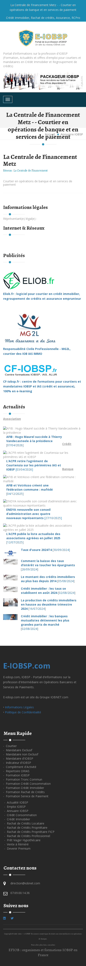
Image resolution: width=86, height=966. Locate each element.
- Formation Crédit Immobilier (23, 788)
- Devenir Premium (17, 848)
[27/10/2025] (34, 514)
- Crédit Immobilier (17, 819)
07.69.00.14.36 (20, 893)
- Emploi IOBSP (15, 807)
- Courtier (10, 746)
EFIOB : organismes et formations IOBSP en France (43, 952)
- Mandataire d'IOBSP (18, 758)
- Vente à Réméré (16, 844)
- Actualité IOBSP (16, 802)
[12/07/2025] (33, 538)
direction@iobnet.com (25, 883)
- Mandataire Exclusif (17, 750)
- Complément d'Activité (19, 767)
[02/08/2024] (48, 591)
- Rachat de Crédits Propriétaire (25, 828)
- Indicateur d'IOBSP (17, 763)
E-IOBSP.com (26, 666)
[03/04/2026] (33, 465)
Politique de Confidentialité (23, 712)
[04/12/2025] (29, 489)
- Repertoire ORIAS (16, 771)
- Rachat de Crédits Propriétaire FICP (29, 832)
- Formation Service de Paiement (25, 796)
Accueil (50, 134)
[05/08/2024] (48, 579)
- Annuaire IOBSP (16, 811)
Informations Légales (19, 707)
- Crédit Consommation (20, 815)
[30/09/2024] (45, 550)
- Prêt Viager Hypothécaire (22, 840)
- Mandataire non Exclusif (20, 754)
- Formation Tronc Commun (22, 779)
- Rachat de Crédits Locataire (24, 823)
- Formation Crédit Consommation (27, 784)
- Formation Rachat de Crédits (24, 792)
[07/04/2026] (34, 441)
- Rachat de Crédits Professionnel (27, 836)
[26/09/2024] (48, 565)
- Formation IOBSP (16, 775)
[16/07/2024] (48, 604)
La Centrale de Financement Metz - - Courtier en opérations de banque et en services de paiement (43, 7)
